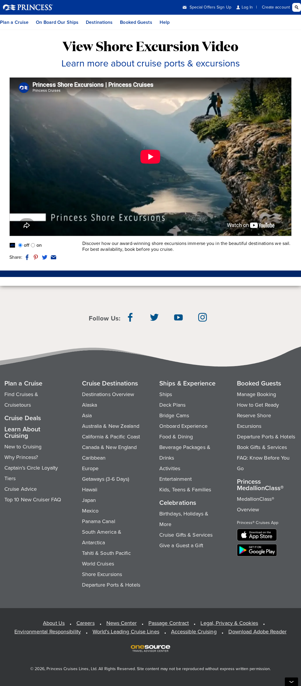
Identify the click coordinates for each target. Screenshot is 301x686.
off (26, 245)
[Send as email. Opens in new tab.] (52, 257)
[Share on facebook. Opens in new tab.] (27, 257)
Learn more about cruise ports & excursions (150, 63)
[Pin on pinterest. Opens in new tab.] (35, 257)
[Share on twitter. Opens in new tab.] (44, 257)
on (39, 245)
